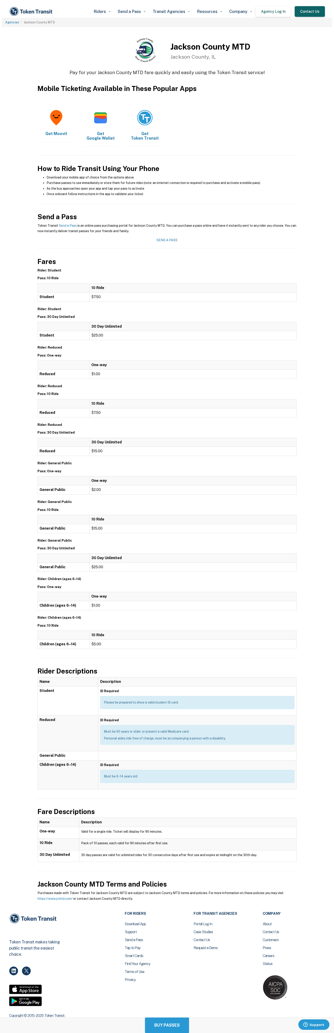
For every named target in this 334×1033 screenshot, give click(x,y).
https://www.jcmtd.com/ (54, 898)
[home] (32, 11)
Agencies (12, 22)
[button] (102, 11)
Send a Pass (68, 225)
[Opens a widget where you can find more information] (313, 1025)
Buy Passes (167, 1025)
